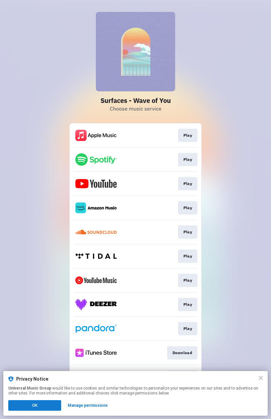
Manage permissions (88, 405)
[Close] (260, 378)
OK (34, 405)
